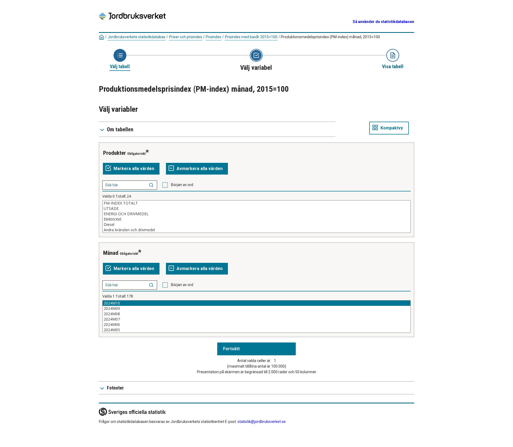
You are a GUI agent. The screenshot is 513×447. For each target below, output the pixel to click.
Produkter (114, 153)
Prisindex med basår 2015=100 (251, 37)
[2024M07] (256, 319)
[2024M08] (256, 314)
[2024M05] (256, 330)
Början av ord (182, 185)
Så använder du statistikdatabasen (383, 22)
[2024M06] (256, 324)
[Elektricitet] (256, 219)
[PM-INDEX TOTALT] (256, 203)
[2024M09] (256, 308)
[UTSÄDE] (256, 208)
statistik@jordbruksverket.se (262, 421)
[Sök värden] (151, 185)
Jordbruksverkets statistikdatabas (136, 37)
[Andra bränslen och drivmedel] (256, 230)
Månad (110, 253)
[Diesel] (256, 224)
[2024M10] (256, 303)
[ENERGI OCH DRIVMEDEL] (256, 214)
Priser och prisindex (185, 37)
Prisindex (213, 37)
